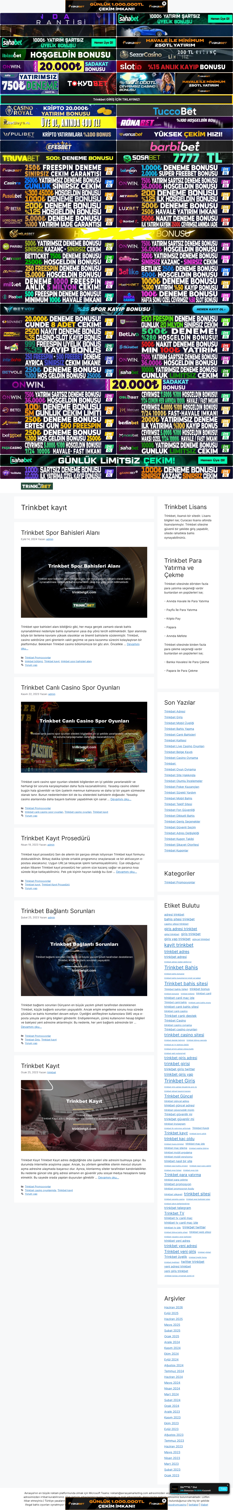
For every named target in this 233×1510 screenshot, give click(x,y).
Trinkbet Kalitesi (175, 740)
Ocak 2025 (171, 1336)
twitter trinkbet (192, 1262)
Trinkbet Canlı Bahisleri (180, 734)
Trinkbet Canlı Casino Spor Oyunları (70, 687)
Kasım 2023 (172, 1417)
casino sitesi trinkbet (176, 923)
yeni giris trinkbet (176, 1271)
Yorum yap (31, 665)
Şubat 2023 (172, 1469)
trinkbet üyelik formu (198, 1257)
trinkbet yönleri (204, 1252)
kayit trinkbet (178, 945)
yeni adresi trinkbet (177, 1266)
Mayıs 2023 (172, 1452)
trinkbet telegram (177, 1208)
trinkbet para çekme (176, 1179)
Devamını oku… (121, 799)
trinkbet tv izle (172, 1227)
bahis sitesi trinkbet (179, 919)
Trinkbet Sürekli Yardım (180, 792)
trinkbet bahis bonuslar (174, 974)
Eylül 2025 (171, 1313)
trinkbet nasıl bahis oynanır (176, 1166)
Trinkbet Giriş (32, 1039)
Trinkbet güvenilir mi (178, 1114)
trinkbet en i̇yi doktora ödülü (176, 1045)
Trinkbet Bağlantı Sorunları (58, 910)
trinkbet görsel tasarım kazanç (177, 1091)
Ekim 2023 (171, 1423)
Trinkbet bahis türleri (176, 989)
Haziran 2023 (173, 1446)
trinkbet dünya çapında (197, 1040)
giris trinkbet (191, 934)
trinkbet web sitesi (200, 1232)
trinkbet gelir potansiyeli (175, 1053)
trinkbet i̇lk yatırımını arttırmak (177, 1128)
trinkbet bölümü (34, 661)
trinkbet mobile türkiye (199, 1148)
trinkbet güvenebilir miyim (179, 1110)
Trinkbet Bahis (181, 967)
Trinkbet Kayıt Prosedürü (55, 838)
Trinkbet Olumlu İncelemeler (183, 781)
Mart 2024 (171, 1394)
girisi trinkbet (171, 934)
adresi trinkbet (174, 914)
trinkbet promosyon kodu (179, 1188)
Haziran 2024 (173, 1377)
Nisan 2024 (172, 1388)
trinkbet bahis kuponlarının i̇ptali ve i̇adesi (182, 978)
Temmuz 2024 (174, 1371)
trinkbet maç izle (195, 1143)
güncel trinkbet (201, 939)
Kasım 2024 (172, 1348)
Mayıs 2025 (172, 1324)
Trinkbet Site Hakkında (179, 775)
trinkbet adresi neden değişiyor (178, 962)
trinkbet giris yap (178, 1074)
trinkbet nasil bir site (178, 1161)
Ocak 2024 (171, 1406)
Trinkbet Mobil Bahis (178, 798)
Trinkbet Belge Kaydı (178, 752)
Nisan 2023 (172, 1458)
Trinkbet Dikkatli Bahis (179, 815)
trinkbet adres (176, 951)
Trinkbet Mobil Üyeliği (179, 723)
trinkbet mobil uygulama (178, 1152)
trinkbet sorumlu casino (174, 1199)
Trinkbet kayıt (52, 661)
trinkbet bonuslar (171, 994)
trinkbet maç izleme (175, 1148)
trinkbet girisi (177, 1063)
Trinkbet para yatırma (182, 1174)
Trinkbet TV (174, 1213)
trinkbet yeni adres (177, 1240)
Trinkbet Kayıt (40, 1065)
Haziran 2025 (173, 1319)
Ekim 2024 (171, 1353)
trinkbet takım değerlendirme (177, 1204)
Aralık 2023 (172, 1411)
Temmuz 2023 (174, 1440)
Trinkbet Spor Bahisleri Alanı (60, 532)
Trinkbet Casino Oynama (181, 758)
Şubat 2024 (172, 1400)
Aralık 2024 (172, 1342)
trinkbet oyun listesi (172, 1170)
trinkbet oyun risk (190, 1170)
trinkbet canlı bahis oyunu (199, 1002)
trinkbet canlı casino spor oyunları (44, 811)
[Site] (58, 170)
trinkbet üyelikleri (171, 1262)
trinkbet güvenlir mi (179, 1119)
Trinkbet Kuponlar (176, 850)
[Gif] (116, 233)
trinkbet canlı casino (176, 1011)
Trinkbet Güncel (178, 1096)
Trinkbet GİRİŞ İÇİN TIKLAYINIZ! (116, 99)
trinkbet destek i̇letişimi (174, 1040)
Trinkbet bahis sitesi (186, 983)
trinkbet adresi (175, 957)
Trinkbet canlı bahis (175, 1002)
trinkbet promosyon (177, 1184)
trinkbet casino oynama (178, 1025)
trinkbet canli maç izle (179, 998)
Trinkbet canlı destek (180, 1016)
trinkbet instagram (175, 1123)
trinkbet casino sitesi (184, 1034)
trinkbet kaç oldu (179, 1138)
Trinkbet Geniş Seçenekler (182, 821)
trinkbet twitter (194, 1227)
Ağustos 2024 (174, 1365)
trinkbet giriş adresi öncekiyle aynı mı (180, 1087)
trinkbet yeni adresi (180, 1245)
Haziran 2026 (173, 1307)
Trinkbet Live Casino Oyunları (184, 746)
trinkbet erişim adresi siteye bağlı (179, 1049)
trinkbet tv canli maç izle (181, 1222)
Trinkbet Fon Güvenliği (179, 810)
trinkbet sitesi (197, 1193)
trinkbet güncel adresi (179, 1105)
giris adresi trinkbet (180, 929)
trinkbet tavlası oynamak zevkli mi (179, 1276)
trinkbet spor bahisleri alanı (76, 661)
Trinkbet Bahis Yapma (179, 729)
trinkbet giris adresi (180, 1058)
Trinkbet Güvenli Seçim (180, 827)
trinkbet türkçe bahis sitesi (176, 1232)
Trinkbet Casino (175, 1020)
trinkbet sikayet (173, 1194)
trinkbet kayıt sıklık (198, 1134)
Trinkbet (170, 763)
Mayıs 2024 (172, 1382)
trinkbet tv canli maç (178, 1218)
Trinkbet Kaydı (200, 1128)
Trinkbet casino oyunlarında (40, 1190)
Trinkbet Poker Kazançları (181, 786)
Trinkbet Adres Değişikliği (181, 833)
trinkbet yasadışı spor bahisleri (177, 1237)
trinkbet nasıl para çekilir (200, 1166)
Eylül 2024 (171, 1359)
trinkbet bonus (200, 989)
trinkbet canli (203, 993)
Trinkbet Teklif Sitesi (178, 804)
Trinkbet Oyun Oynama (180, 769)
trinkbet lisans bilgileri (174, 1144)
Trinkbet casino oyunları (77, 811)
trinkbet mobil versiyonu (178, 1156)
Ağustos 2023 (174, 1435)
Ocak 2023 (171, 1475)
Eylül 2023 (171, 1429)
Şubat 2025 (172, 1330)
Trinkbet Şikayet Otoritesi (181, 844)
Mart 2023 (171, 1464)
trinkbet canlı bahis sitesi (181, 1006)
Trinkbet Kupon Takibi (179, 839)
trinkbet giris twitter (179, 1069)
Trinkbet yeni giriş (180, 1251)
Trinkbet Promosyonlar (38, 657)
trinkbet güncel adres (176, 1101)
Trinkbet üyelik (175, 1257)
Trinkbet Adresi (174, 711)
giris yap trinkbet (177, 939)
